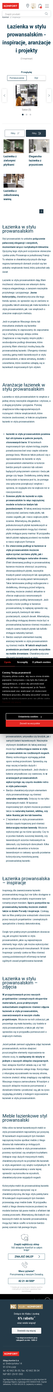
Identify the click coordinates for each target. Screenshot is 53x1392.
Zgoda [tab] (7, 662)
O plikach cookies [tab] (41, 662)
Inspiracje (16, 17)
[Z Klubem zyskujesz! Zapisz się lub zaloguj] (34, 6)
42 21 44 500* (26, 1280)
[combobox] (23, 14)
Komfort (5, 17)
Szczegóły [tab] (22, 662)
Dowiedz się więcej (11, 702)
